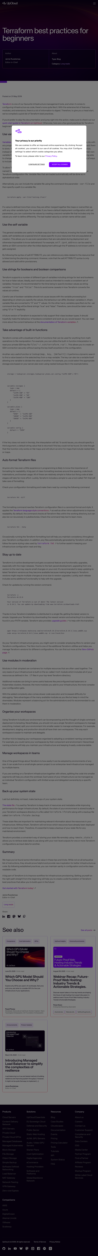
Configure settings (36, 164)
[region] (49, 149)
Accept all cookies (60, 164)
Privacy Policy (51, 156)
